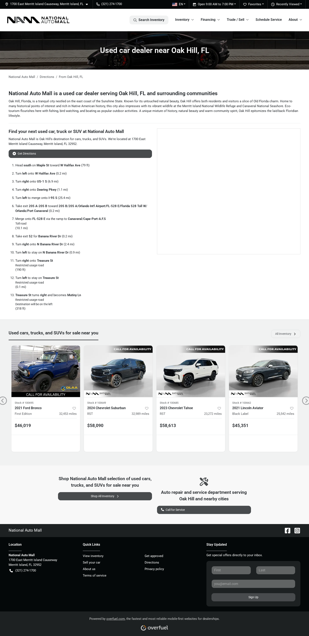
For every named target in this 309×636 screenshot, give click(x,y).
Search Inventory (151, 20)
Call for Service (175, 509)
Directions (152, 562)
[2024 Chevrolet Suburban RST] (118, 371)
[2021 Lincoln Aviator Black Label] (263, 371)
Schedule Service (269, 20)
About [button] (293, 20)
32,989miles (140, 414)
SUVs (102, 139)
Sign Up (253, 597)
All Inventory (283, 333)
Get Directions (27, 153)
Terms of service (94, 575)
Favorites (254, 4)
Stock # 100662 (241, 402)
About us (89, 569)
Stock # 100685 (169, 402)
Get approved (154, 556)
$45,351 (240, 425)
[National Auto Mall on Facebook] (286, 530)
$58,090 (95, 425)
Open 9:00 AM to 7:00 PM (215, 4)
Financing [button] (208, 20)
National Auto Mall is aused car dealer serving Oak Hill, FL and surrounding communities (113, 93)
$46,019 (23, 425)
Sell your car (91, 562)
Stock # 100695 (24, 402)
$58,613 (168, 425)
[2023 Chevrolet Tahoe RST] (190, 371)
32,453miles (68, 414)
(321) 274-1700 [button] (111, 4)
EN (181, 4)
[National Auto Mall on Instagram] (295, 530)
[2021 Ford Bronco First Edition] (45, 371)
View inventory (93, 556)
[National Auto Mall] (38, 20)
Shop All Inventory (102, 496)
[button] (48, 4)
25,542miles (285, 414)
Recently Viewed (287, 4)
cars (78, 139)
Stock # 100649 (96, 402)
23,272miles (213, 414)
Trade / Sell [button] (235, 20)
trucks (86, 139)
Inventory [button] (182, 20)
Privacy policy (154, 569)
